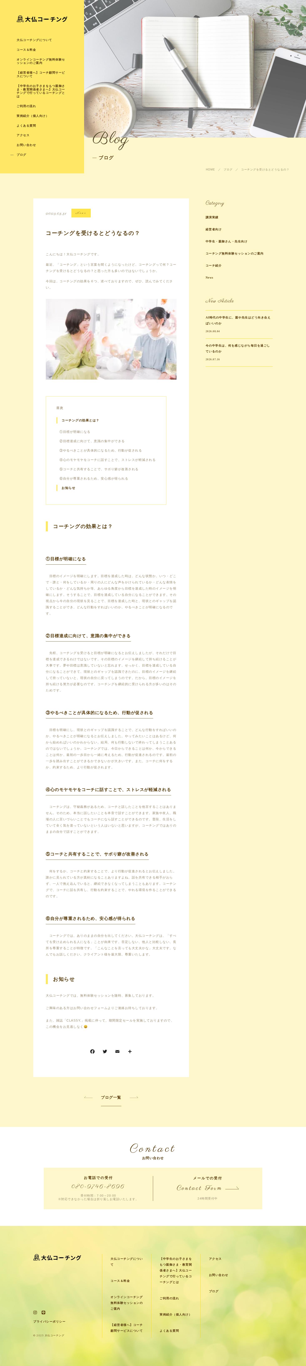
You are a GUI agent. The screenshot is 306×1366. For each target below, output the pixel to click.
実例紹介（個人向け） (33, 115)
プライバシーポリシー (49, 1321)
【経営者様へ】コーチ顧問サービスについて (41, 74)
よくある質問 (26, 125)
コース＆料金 (26, 49)
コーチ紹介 (214, 265)
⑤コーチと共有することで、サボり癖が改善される (99, 469)
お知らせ (68, 488)
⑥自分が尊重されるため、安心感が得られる (94, 478)
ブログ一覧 (111, 1097)
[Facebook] (92, 1052)
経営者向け (214, 229)
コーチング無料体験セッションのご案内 (235, 253)
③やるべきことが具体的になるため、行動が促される (101, 450)
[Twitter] (105, 1052)
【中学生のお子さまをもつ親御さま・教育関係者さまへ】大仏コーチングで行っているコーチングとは (41, 91)
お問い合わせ (26, 145)
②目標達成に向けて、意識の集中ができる (92, 441)
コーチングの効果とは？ (81, 420)
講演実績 (212, 217)
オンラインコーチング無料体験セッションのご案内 (41, 61)
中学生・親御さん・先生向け (227, 241)
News (81, 213)
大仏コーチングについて (34, 40)
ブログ (21, 154)
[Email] (117, 1052)
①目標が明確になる (75, 431)
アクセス (23, 135)
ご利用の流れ (26, 106)
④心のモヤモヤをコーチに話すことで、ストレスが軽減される (108, 460)
